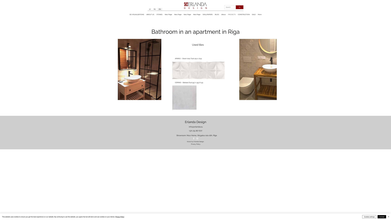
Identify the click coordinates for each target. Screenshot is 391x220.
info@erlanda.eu (196, 127)
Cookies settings (369, 217)
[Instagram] (197, 138)
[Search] (239, 7)
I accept (381, 217)
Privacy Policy (119, 217)
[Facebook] (193, 138)
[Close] (388, 216)
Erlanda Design (195, 122)
